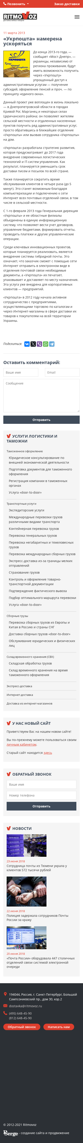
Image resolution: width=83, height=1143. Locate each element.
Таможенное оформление (25, 451)
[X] (33, 344)
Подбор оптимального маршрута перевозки (42, 598)
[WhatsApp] (45, 344)
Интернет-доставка (20, 695)
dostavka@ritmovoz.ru (25, 1006)
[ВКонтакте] (27, 344)
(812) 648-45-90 (20, 1018)
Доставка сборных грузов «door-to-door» (39, 634)
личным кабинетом (21, 744)
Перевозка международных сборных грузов (42, 554)
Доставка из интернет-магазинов (29, 703)
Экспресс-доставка (19, 686)
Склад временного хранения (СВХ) (30, 657)
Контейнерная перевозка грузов (34, 528)
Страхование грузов (24, 572)
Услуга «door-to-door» (25, 492)
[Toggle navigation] (77, 17)
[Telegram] (51, 344)
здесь (48, 753)
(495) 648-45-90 (20, 1013)
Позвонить (16, 4)
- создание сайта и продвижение (43, 1133)
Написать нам (59, 1027)
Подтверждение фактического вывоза (38, 591)
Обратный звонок (22, 1027)
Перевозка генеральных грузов (33, 535)
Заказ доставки (67, 4)
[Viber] (39, 344)
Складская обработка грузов (30, 663)
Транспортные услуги (21, 504)
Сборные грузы (17, 616)
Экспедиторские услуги (26, 510)
